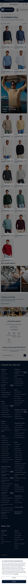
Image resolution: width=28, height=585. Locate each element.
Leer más (16, 573)
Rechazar (14, 577)
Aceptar (14, 581)
